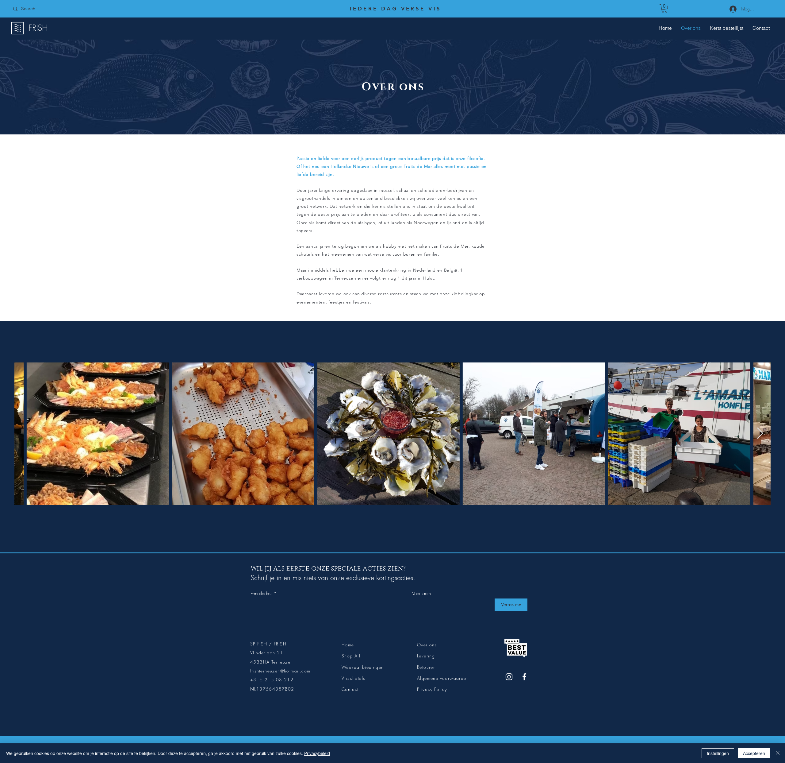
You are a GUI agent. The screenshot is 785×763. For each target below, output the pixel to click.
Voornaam (421, 593)
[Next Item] (760, 434)
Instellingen (718, 753)
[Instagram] (509, 676)
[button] (664, 8)
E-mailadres (261, 593)
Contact (350, 689)
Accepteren (754, 753)
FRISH (38, 28)
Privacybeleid (317, 753)
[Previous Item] (25, 434)
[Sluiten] (777, 753)
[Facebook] (524, 676)
